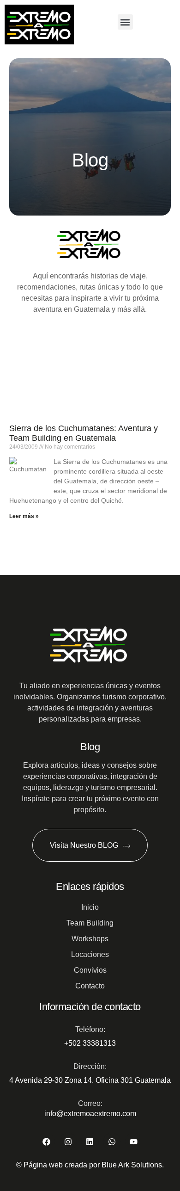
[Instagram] (68, 1141)
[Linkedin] (89, 1141)
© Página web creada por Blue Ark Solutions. (90, 1165)
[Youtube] (133, 1141)
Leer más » (24, 516)
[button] (125, 22)
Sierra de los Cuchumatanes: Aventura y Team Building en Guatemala (83, 433)
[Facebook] (46, 1141)
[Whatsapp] (111, 1141)
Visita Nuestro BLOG (84, 845)
